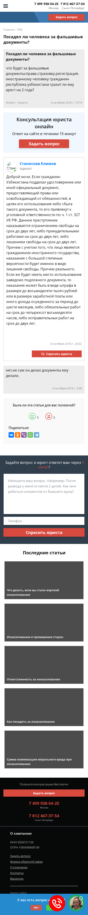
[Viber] (24, 435)
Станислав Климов (38, 163)
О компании (19, 867)
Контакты (17, 873)
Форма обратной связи (26, 862)
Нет (36, 907)
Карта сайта (18, 893)
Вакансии (16, 879)
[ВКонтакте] (11, 435)
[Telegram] (36, 435)
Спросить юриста (59, 354)
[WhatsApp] (30, 435)
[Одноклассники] (17, 435)
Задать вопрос (67, 17)
